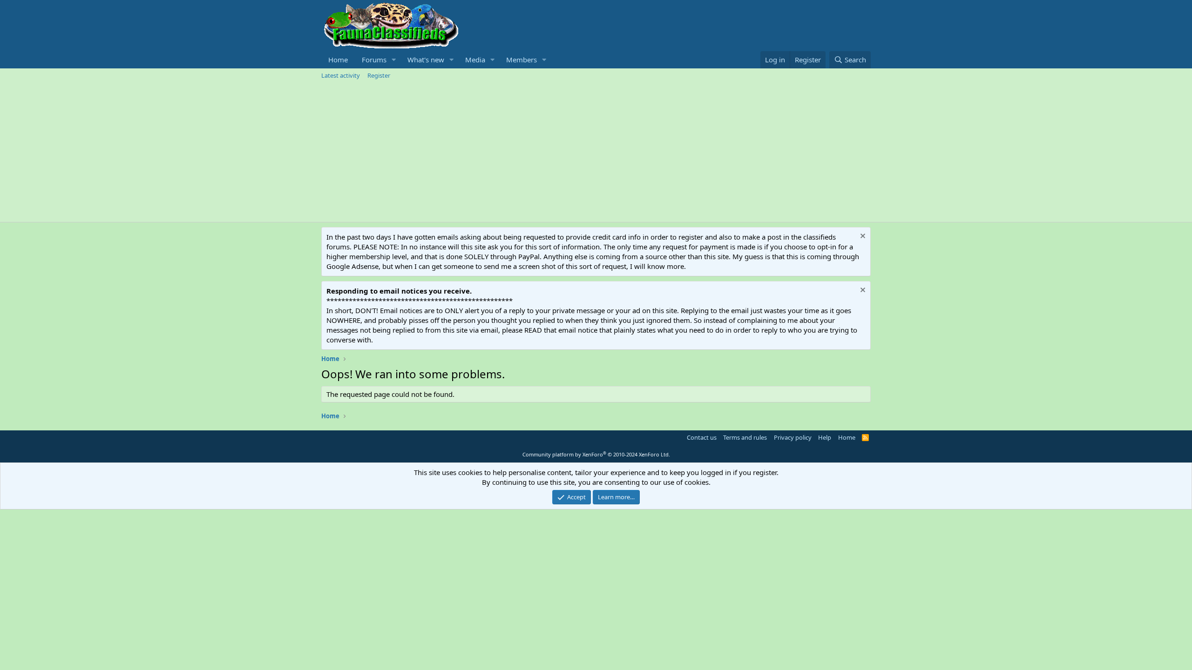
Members (521, 59)
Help (824, 437)
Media (475, 59)
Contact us (702, 437)
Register (378, 75)
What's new (425, 59)
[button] (393, 59)
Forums (374, 59)
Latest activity (340, 75)
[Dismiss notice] (862, 237)
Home (338, 59)
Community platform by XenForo (596, 454)
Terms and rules (745, 437)
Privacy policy (793, 437)
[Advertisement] (596, 152)
